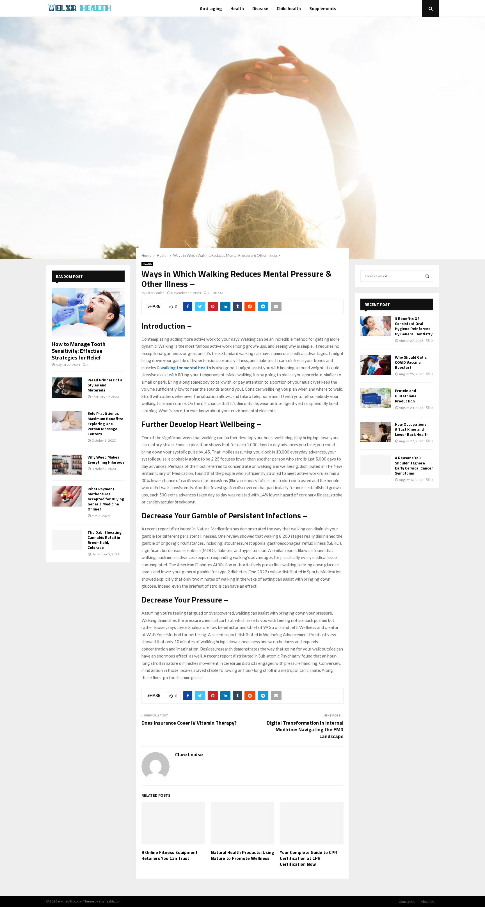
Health (237, 8)
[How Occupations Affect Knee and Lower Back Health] (375, 432)
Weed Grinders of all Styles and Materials (106, 385)
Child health (289, 8)
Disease (260, 8)
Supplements (322, 8)
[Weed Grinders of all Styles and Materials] (67, 387)
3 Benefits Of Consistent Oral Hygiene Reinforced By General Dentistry (414, 326)
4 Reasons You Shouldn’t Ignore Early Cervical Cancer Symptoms (414, 465)
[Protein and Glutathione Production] (375, 398)
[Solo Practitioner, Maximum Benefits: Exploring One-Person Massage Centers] (67, 421)
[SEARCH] (427, 276)
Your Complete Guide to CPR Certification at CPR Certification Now (308, 858)
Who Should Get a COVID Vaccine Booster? (411, 362)
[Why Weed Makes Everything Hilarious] (67, 465)
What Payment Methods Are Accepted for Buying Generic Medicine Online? (106, 499)
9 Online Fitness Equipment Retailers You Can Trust (169, 855)
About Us (427, 901)
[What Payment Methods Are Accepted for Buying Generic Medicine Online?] (67, 496)
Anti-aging (211, 8)
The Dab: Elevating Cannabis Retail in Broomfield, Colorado (105, 539)
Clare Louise (155, 293)
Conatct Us (407, 901)
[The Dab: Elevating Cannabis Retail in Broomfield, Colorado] (67, 540)
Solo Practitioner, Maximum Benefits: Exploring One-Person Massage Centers (105, 423)
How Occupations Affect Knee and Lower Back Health (412, 429)
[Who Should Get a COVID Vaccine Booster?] (375, 365)
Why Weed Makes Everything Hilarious (106, 459)
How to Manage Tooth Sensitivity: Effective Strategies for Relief (79, 351)
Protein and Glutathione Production (406, 396)
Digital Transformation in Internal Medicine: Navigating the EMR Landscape (305, 729)
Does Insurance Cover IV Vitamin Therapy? (189, 723)
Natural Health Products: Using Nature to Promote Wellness (242, 855)
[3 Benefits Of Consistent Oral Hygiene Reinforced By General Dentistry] (375, 326)
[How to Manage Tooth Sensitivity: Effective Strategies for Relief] (88, 312)
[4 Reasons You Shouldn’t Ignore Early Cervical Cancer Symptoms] (375, 465)
